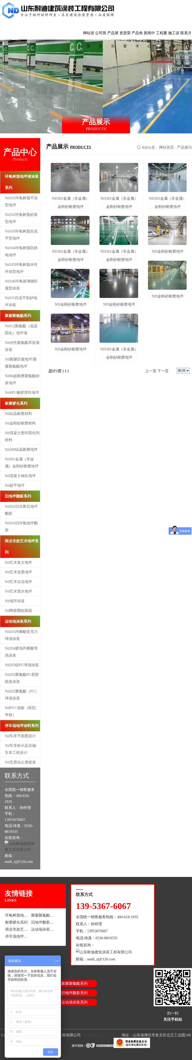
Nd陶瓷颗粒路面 (18, 611)
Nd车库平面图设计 (20, 736)
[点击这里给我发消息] (20, 850)
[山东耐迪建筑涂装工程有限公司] (58, 10)
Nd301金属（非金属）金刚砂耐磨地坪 (22, 462)
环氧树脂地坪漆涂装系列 (22, 182)
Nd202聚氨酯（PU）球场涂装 (22, 694)
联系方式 (186, 39)
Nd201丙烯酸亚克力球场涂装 (21, 635)
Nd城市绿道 (15, 601)
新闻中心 (149, 39)
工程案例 (161, 39)
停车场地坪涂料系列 (22, 726)
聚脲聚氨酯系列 (18, 316)
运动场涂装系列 (18, 621)
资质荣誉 (125, 39)
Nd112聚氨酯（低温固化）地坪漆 (21, 329)
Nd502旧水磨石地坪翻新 (21, 509)
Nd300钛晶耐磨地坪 (21, 449)
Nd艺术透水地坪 (18, 591)
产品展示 (112, 39)
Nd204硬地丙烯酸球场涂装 (21, 651)
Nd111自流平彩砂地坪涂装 (21, 301)
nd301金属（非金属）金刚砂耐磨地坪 (70, 202)
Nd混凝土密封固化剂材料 (22, 436)
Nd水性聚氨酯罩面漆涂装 (22, 346)
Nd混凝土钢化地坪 (20, 476)
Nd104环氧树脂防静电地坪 (21, 251)
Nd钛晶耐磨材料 (18, 414)
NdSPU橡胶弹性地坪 (22, 393)
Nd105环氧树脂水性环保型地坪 (21, 268)
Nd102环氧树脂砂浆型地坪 (21, 218)
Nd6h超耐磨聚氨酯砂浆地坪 (22, 379)
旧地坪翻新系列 (18, 496)
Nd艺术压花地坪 (18, 582)
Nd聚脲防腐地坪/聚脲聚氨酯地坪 (21, 362)
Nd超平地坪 (15, 485)
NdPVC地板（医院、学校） (22, 711)
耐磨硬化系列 (16, 403)
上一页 (150, 371)
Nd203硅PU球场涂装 (22, 665)
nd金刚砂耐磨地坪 (71, 304)
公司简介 (100, 39)
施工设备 (173, 39)
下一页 (163, 371)
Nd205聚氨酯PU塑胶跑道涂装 (22, 678)
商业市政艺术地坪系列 (22, 546)
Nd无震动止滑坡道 (20, 762)
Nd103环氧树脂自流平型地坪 (21, 234)
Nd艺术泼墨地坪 (18, 572)
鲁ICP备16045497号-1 (100, 1035)
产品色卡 (137, 39)
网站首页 (88, 39)
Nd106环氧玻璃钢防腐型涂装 (21, 284)
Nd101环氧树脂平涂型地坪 (21, 201)
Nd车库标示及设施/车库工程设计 (21, 749)
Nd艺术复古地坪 (18, 562)
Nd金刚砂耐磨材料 (20, 423)
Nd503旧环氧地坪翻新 (21, 526)
